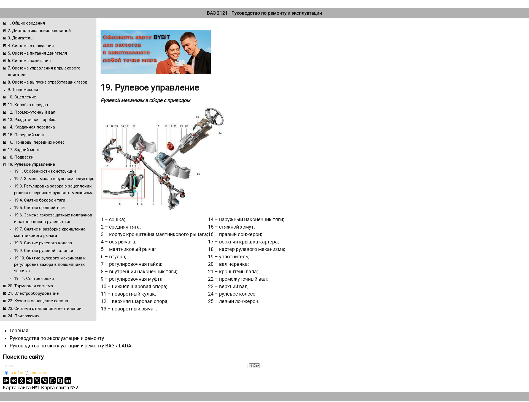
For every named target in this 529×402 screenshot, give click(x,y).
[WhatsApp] (52, 380)
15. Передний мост (26, 134)
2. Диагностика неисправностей (39, 30)
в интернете (38, 373)
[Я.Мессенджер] (6, 380)
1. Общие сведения (26, 23)
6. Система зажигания (29, 60)
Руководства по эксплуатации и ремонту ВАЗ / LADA (70, 346)
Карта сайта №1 (21, 387)
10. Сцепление (22, 97)
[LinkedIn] (67, 380)
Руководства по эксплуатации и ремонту (57, 338)
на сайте (16, 373)
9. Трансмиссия (23, 89)
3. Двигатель (20, 38)
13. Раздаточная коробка (32, 119)
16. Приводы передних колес (36, 142)
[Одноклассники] (21, 380)
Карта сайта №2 (59, 387)
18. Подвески (21, 157)
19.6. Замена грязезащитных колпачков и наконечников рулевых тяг (53, 218)
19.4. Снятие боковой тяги (39, 200)
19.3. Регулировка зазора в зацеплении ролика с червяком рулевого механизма (53, 189)
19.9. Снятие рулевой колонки (43, 250)
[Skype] (60, 380)
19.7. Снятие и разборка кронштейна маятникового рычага (49, 232)
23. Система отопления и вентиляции (45, 308)
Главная (19, 330)
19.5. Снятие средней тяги (39, 207)
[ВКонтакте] (13, 380)
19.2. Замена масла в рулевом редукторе (54, 178)
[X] (37, 380)
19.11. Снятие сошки (34, 278)
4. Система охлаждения (31, 45)
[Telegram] (29, 380)
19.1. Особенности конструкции (45, 171)
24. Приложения (23, 315)
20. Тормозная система (30, 285)
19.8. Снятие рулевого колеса (43, 242)
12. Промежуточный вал (31, 112)
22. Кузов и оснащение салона (38, 300)
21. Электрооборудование (33, 293)
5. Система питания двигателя (37, 53)
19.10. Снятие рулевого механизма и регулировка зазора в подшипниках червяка (50, 265)
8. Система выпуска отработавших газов (48, 82)
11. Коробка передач (28, 104)
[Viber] (44, 380)
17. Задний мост (24, 149)
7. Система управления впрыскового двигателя (44, 71)
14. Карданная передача (31, 127)
